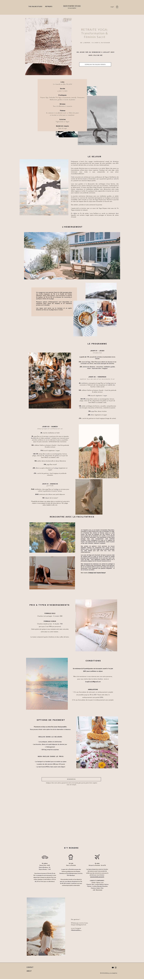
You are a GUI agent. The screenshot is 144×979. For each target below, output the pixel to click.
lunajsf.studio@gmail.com (93, 681)
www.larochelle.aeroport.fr (97, 877)
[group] (71, 790)
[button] (117, 7)
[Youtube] (113, 968)
